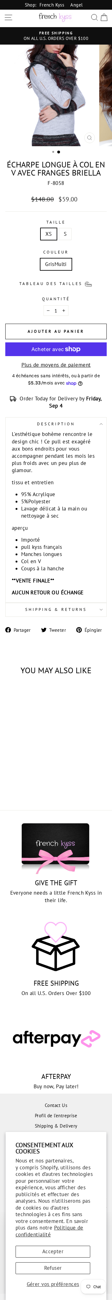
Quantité (56, 299)
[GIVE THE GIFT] (56, 846)
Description (56, 424)
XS (48, 233)
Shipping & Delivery (56, 1126)
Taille (56, 222)
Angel (76, 5)
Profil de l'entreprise (56, 1115)
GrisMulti (56, 264)
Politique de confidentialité (49, 1231)
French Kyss (52, 5)
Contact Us (56, 1105)
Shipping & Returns (56, 609)
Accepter (52, 1251)
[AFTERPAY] (56, 1040)
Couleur (56, 252)
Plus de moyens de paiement (56, 364)
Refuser (53, 1267)
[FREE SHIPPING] (56, 946)
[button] (56, 283)
